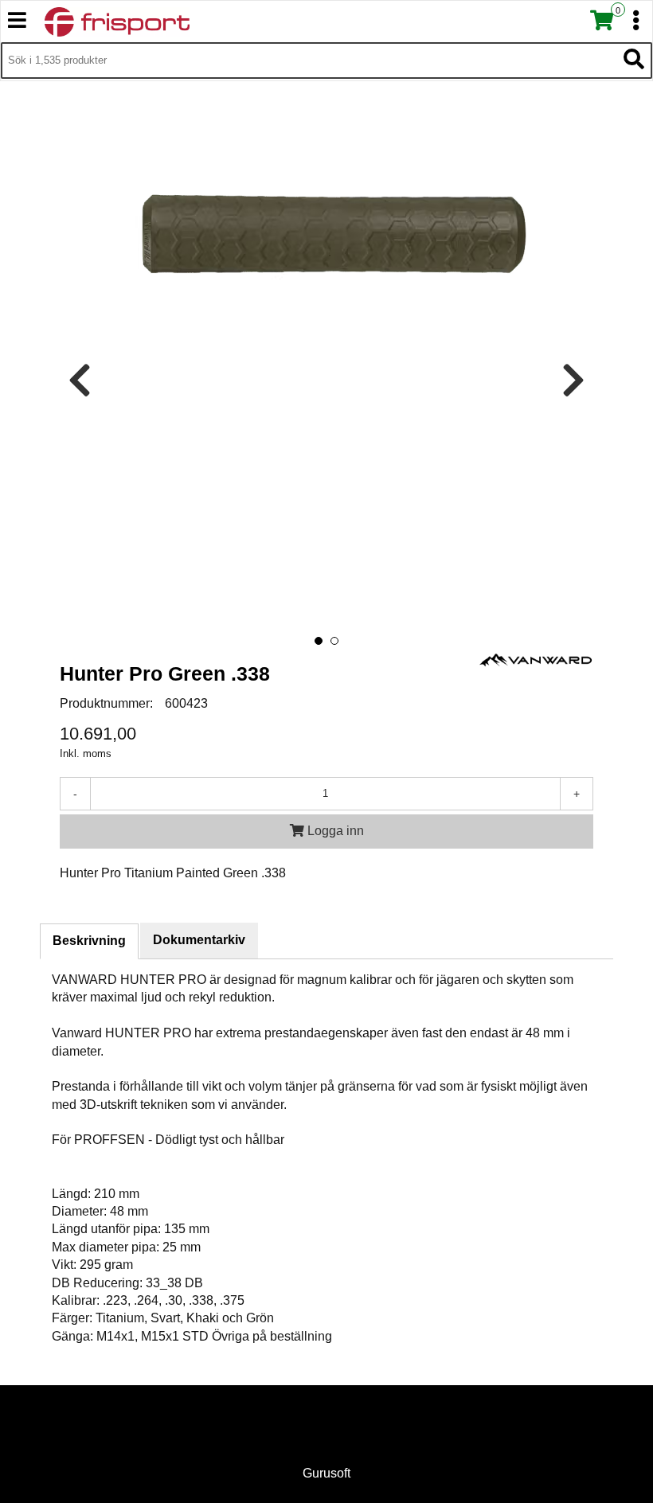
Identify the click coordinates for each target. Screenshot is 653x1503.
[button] (319, 641)
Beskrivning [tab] (89, 940)
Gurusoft (326, 1473)
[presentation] (80, 380)
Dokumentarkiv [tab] (199, 940)
